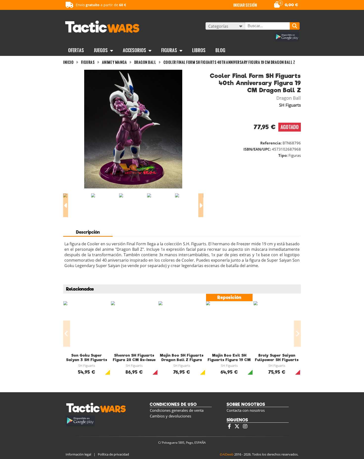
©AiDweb (227, 454)
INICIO (68, 62)
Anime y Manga (114, 62)
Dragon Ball (145, 62)
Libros (199, 50)
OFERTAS (76, 50)
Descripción (88, 232)
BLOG (220, 50)
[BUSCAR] (295, 26)
